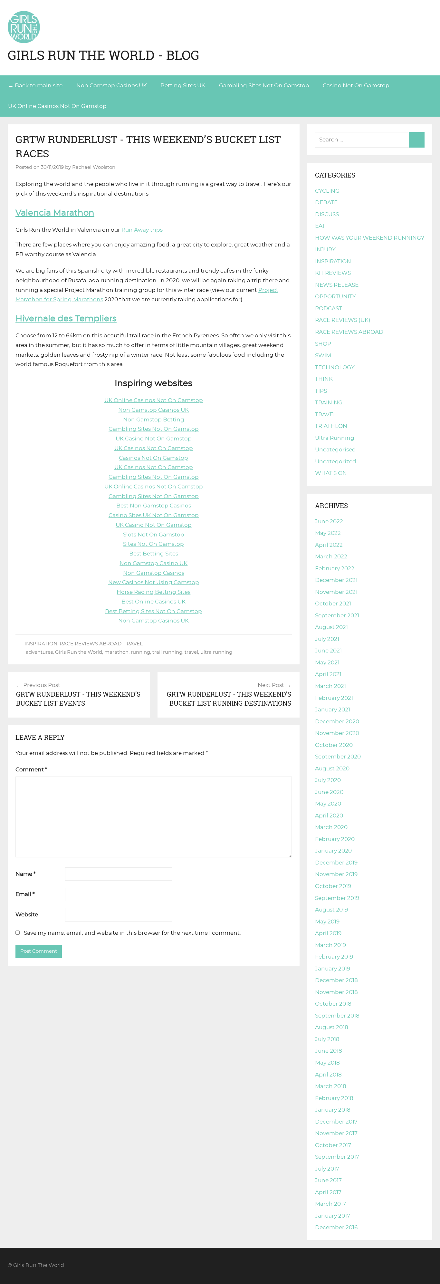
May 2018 (327, 1063)
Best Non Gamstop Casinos (153, 505)
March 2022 (331, 556)
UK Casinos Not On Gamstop (153, 448)
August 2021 (331, 627)
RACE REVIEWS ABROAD (90, 644)
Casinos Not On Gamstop (153, 458)
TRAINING (328, 402)
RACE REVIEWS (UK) (342, 320)
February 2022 (334, 568)
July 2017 (327, 1169)
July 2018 (327, 1039)
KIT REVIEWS (333, 273)
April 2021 (328, 674)
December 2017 (336, 1122)
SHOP (323, 344)
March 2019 (330, 945)
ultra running (216, 652)
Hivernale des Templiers (66, 318)
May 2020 (328, 803)
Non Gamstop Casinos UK (111, 85)
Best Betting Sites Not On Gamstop (153, 611)
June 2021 (328, 650)
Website (26, 914)
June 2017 (328, 1180)
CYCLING (327, 191)
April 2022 (329, 545)
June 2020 (329, 792)
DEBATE (326, 202)
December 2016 (336, 1227)
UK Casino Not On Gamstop (154, 438)
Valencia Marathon (54, 213)
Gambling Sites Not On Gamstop (264, 85)
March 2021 (330, 686)
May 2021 (327, 662)
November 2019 (336, 874)
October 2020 (334, 745)
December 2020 (337, 721)
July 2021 (327, 639)
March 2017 (330, 1204)
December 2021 (336, 580)
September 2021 (337, 615)
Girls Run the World (78, 652)
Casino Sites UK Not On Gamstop (154, 515)
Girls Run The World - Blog (103, 55)
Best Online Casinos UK (153, 601)
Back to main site (38, 85)
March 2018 (330, 1086)
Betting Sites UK (182, 85)
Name (25, 874)
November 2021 (336, 592)
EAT (320, 226)
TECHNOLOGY (335, 367)
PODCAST (328, 308)
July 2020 (328, 780)
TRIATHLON (331, 426)
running (140, 652)
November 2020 (337, 733)
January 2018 (332, 1110)
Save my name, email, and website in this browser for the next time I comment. (132, 933)
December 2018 (336, 980)
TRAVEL (133, 644)
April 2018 (328, 1074)
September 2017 (337, 1157)
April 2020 (329, 815)
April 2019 (328, 933)
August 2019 (331, 909)
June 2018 (328, 1051)
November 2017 (336, 1133)
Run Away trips (142, 230)
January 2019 (332, 968)
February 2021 (334, 698)
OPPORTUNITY (335, 296)
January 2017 (332, 1216)
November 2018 (336, 992)
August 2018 (331, 1027)
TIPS (321, 391)
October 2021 (333, 603)
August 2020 (332, 768)
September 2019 (337, 898)
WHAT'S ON (331, 473)
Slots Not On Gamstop (153, 534)
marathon (116, 652)
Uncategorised (335, 449)
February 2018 (334, 1098)
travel (191, 652)
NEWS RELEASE (337, 285)
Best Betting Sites (153, 553)
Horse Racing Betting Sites (153, 592)
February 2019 (334, 957)
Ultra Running (334, 438)
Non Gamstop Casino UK (153, 563)
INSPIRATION (40, 644)
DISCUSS (327, 214)
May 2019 (327, 921)
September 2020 (338, 756)
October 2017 (333, 1145)
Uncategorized (335, 461)
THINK (324, 379)
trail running (167, 652)
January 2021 (332, 709)
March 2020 (331, 827)
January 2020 (333, 851)
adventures (39, 652)
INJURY (325, 249)
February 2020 (335, 839)
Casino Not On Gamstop (356, 85)
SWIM (323, 355)
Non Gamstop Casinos (153, 573)
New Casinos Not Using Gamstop (153, 582)
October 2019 (333, 886)
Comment (31, 769)
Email (25, 894)
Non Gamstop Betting (153, 419)
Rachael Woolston (93, 167)
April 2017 (328, 1192)
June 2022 (329, 521)
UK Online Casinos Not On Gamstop (57, 106)
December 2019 (336, 862)
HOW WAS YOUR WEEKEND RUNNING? (369, 238)
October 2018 (333, 1004)
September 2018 (337, 1016)
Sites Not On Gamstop (153, 544)
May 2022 (328, 533)
